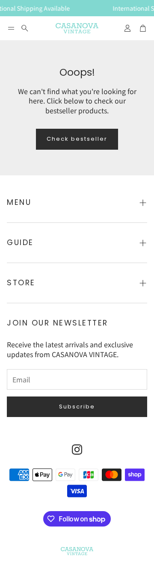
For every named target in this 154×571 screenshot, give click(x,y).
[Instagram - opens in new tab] (77, 449)
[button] (11, 28)
